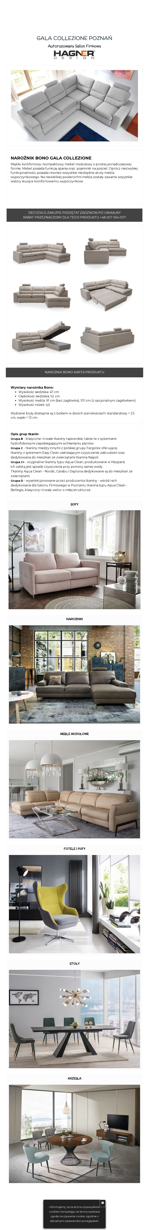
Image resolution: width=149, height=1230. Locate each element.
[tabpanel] (74, 48)
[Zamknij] (103, 1203)
